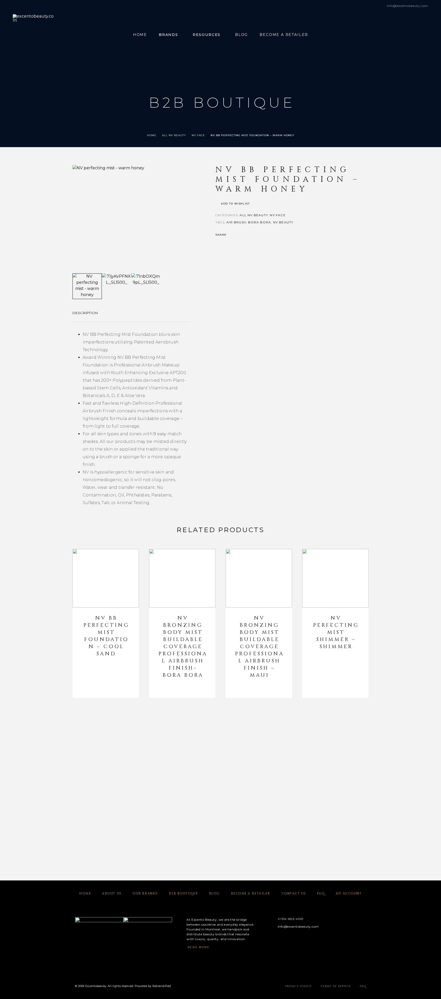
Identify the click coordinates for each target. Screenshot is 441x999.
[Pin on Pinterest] (245, 235)
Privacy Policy (298, 986)
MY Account (349, 893)
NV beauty (283, 222)
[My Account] (415, 35)
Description (85, 313)
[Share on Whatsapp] (252, 235)
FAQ (321, 893)
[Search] (403, 35)
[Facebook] (270, 939)
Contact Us (293, 893)
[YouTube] (300, 939)
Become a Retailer (284, 35)
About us (111, 893)
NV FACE (198, 135)
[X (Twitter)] (290, 939)
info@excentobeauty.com (407, 6)
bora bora (259, 222)
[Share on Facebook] (232, 235)
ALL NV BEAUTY (174, 135)
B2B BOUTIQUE (183, 893)
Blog (241, 35)
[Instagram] (280, 939)
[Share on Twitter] (238, 235)
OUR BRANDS (145, 893)
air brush (236, 222)
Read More (199, 947)
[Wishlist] (426, 35)
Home (140, 35)
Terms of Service (336, 986)
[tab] (85, 316)
